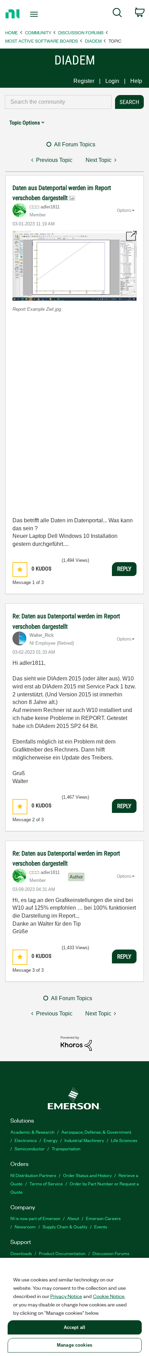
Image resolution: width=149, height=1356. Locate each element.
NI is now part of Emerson (35, 1218)
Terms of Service (46, 1183)
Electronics (26, 1140)
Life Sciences (124, 1140)
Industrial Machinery (84, 1140)
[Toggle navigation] (36, 14)
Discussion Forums (81, 32)
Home (11, 32)
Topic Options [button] (24, 122)
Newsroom (25, 1226)
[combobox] (58, 102)
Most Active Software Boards (41, 40)
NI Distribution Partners (33, 1175)
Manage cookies (74, 1345)
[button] (74, 265)
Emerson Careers (103, 1218)
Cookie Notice (108, 1296)
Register (83, 81)
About (73, 1218)
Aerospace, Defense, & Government (96, 1131)
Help (136, 81)
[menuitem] (117, 14)
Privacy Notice (66, 1296)
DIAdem (93, 40)
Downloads (21, 1253)
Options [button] (124, 210)
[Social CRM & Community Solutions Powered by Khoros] (76, 1043)
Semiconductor (30, 1148)
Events (100, 1226)
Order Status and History (87, 1175)
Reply (124, 568)
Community (38, 32)
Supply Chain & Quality (65, 1226)
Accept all (74, 1327)
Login (112, 81)
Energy (51, 1140)
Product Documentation (62, 1253)
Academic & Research (32, 1131)
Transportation (66, 1148)
